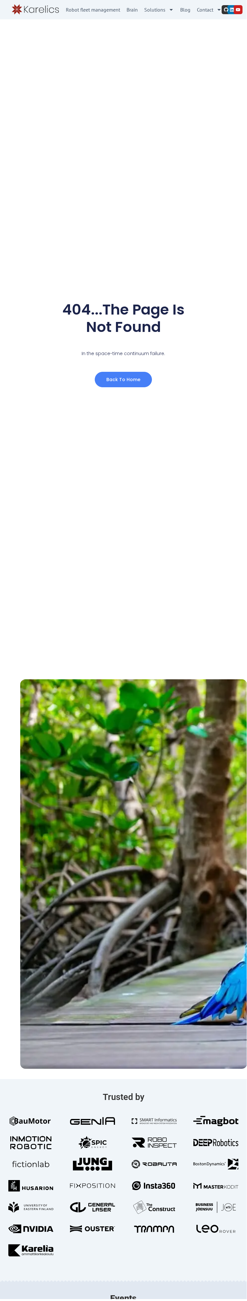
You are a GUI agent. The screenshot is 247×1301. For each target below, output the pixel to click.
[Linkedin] (231, 9)
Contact (205, 9)
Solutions (154, 9)
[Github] (226, 9)
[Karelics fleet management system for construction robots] (35, 9)
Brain (132, 9)
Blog (185, 9)
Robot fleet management (93, 9)
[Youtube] (238, 9)
